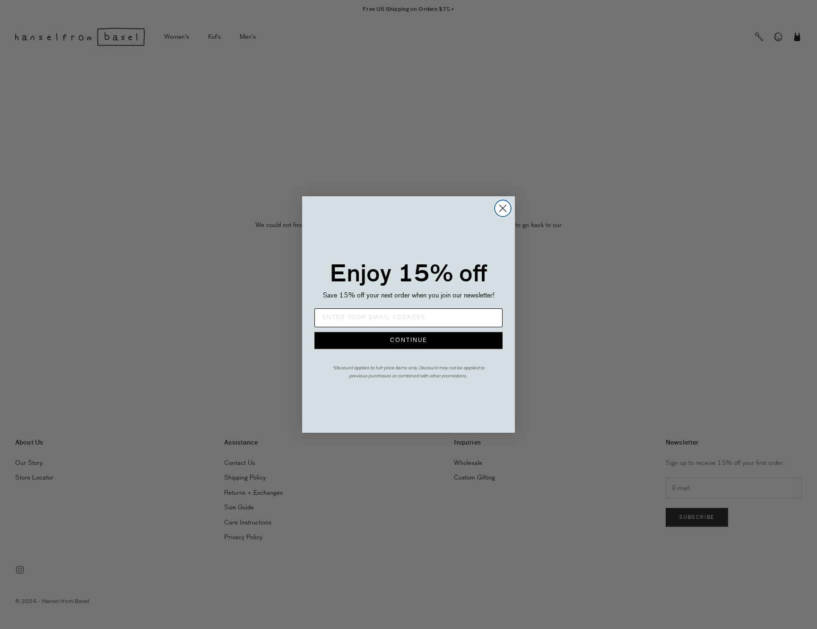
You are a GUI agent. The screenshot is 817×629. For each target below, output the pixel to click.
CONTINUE (408, 340)
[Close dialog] (503, 208)
